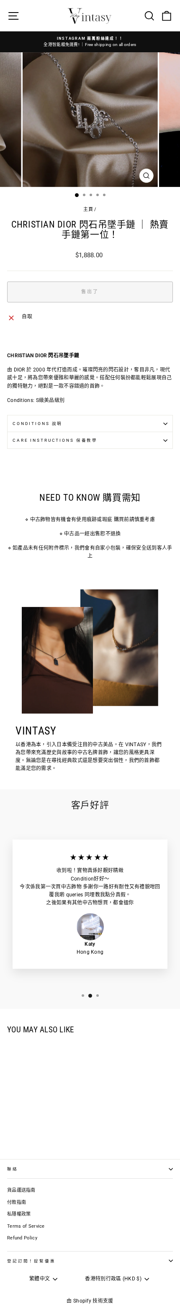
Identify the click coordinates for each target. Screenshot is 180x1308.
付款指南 (16, 1202)
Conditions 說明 (37, 423)
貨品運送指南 (21, 1190)
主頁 (88, 209)
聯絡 (12, 1169)
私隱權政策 (19, 1214)
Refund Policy (22, 1238)
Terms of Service (26, 1226)
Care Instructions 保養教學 (55, 440)
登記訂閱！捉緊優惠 (31, 1261)
